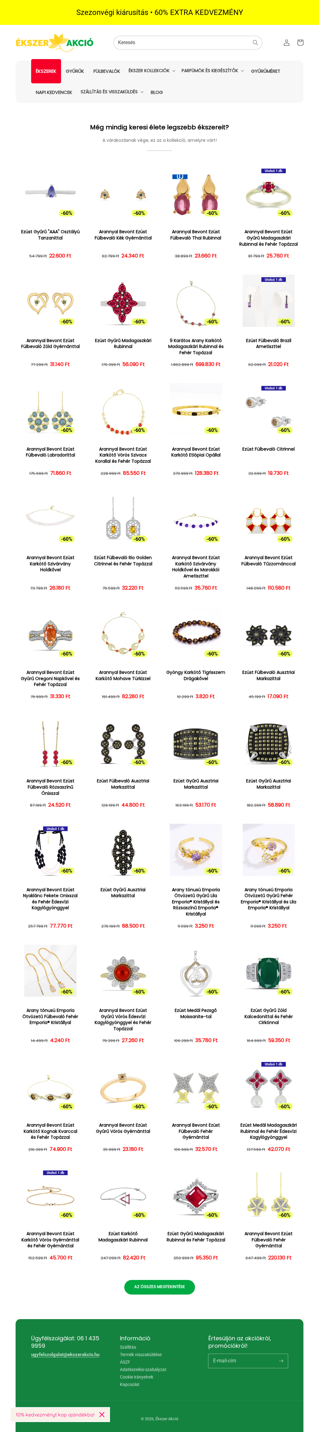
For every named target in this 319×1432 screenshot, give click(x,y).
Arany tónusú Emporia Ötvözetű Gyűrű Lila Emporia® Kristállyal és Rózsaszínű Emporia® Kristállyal (196, 902)
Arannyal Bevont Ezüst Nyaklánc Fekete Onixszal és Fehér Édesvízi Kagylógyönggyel (50, 899)
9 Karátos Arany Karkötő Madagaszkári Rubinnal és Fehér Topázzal (196, 347)
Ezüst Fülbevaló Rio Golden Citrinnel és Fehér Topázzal (123, 561)
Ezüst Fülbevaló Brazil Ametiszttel (268, 344)
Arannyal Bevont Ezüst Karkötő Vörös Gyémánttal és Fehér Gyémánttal (50, 1240)
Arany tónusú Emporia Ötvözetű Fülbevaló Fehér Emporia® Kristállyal (50, 1017)
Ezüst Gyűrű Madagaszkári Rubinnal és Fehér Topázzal (196, 1237)
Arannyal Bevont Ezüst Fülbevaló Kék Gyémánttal (123, 235)
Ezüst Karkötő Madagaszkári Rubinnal (123, 1237)
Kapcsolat (130, 1384)
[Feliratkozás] (281, 1361)
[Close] (101, 1414)
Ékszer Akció (166, 1418)
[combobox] (187, 43)
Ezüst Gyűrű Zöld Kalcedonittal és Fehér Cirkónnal (269, 1017)
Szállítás (128, 1347)
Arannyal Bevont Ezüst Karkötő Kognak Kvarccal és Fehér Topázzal (50, 1131)
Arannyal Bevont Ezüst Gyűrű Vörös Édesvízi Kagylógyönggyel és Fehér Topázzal (123, 1020)
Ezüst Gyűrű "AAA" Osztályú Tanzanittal (50, 235)
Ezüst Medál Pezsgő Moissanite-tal (196, 1014)
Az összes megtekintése (159, 1287)
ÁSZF (125, 1362)
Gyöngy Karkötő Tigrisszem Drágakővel (195, 676)
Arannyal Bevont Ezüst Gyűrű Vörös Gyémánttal (123, 1128)
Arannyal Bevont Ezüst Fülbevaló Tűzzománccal (268, 561)
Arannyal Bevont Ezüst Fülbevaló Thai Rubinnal (195, 235)
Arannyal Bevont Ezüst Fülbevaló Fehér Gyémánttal (196, 1131)
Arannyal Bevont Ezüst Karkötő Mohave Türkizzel (123, 676)
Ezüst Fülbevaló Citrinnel (268, 449)
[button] (151, 71)
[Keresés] (255, 42)
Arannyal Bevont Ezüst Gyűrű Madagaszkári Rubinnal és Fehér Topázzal (268, 238)
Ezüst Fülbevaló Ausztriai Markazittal (268, 676)
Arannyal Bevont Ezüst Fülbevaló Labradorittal (50, 452)
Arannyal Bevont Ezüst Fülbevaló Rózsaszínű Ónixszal (50, 787)
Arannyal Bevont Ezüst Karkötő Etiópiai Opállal (196, 452)
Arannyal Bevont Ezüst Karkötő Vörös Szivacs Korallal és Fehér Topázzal (123, 455)
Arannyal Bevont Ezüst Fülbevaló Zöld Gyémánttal (50, 344)
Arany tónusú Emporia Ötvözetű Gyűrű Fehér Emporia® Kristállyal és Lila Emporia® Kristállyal (268, 899)
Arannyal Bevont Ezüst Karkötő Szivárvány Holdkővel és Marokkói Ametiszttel (196, 567)
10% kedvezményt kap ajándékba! (55, 1414)
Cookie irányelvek (136, 1376)
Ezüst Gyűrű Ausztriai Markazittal (196, 784)
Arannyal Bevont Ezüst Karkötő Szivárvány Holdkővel (50, 564)
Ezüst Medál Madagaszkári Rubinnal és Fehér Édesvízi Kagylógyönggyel (268, 1131)
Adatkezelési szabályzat (143, 1369)
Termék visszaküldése (141, 1354)
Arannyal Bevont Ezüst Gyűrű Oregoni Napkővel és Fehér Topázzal (50, 679)
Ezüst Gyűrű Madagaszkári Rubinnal (123, 344)
